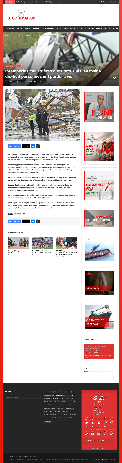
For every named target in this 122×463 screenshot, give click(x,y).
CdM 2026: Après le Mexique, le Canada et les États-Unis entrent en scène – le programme (66, 252)
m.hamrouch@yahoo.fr (92, 348)
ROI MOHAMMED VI (51, 414)
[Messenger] (33, 146)
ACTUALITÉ (16, 35)
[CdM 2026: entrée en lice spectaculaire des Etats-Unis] (42, 243)
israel (73, 401)
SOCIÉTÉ (28, 28)
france (47, 401)
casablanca (49, 395)
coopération (61, 395)
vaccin (47, 421)
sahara (73, 414)
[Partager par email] (38, 146)
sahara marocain (50, 418)
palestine (70, 408)
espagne (65, 398)
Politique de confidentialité (92, 459)
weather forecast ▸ (99, 448)
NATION (19, 28)
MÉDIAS (91, 28)
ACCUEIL (11, 28)
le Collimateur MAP (14, 82)
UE (61, 418)
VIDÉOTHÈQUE (114, 28)
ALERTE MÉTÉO (50, 392)
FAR (74, 398)
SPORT (83, 28)
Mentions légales (57, 459)
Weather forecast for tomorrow (95, 440)
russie (64, 414)
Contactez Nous (69, 459)
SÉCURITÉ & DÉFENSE (71, 28)
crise (47, 398)
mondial (57, 405)
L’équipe (48, 459)
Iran (64, 401)
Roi (65, 411)
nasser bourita (49, 408)
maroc (47, 405)
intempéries (17, 213)
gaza (56, 401)
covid (72, 395)
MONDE (59, 28)
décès (56, 398)
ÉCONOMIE (37, 28)
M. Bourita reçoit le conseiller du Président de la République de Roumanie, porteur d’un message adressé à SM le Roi (52, 2)
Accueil (8, 35)
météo (67, 405)
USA (24, 213)
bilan (71, 392)
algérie (62, 392)
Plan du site (79, 459)
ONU (60, 408)
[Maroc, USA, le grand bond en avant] (18, 243)
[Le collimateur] (21, 15)
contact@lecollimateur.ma (98, 346)
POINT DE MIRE (101, 28)
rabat (57, 411)
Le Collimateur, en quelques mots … (33, 459)
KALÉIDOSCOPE (48, 28)
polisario (48, 411)
